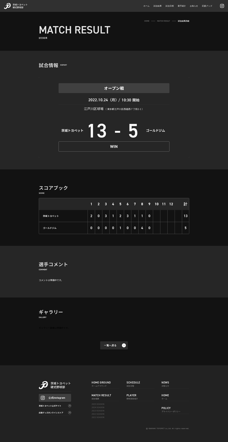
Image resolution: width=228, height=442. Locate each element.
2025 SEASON (98, 404)
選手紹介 (182, 6)
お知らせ (194, 6)
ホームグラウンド (101, 384)
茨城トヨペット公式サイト (50, 405)
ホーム (146, 6)
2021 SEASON (98, 417)
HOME (146, 21)
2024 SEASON (98, 407)
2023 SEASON (98, 410)
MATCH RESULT (163, 21)
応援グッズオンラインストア (51, 412)
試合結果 (158, 6)
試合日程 (170, 6)
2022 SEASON (98, 414)
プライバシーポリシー (171, 410)
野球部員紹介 (132, 397)
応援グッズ (207, 6)
